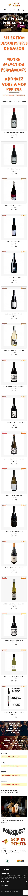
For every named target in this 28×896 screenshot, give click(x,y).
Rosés (3, 772)
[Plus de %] (7, 861)
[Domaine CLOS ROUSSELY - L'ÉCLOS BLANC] (14, 662)
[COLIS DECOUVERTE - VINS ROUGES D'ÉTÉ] (14, 698)
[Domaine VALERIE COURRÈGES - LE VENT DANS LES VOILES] (14, 408)
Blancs (4, 763)
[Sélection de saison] (14, 43)
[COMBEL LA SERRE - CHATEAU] (14, 154)
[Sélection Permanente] (14, 65)
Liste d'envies (14, 9)
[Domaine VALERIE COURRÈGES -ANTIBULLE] (14, 444)
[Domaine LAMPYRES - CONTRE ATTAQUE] (14, 517)
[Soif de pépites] (14, 4)
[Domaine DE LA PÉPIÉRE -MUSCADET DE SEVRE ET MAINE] (14, 589)
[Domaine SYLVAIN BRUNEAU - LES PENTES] (14, 299)
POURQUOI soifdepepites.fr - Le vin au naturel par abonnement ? (13, 852)
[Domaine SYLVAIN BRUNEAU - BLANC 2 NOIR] (14, 336)
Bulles (4, 781)
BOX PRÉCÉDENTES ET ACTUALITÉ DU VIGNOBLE (10, 791)
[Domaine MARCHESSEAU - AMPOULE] (14, 263)
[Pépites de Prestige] (14, 87)
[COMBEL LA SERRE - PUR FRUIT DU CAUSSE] (14, 118)
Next (26, 861)
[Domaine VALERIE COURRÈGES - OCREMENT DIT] (14, 372)
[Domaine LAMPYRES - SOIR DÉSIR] (14, 481)
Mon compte (5, 881)
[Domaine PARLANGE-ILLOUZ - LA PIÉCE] (14, 553)
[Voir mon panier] (23, 9)
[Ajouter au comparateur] (16, 137)
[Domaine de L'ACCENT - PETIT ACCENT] (14, 191)
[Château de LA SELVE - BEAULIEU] (14, 227)
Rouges (4, 753)
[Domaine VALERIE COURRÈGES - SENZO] (14, 625)
